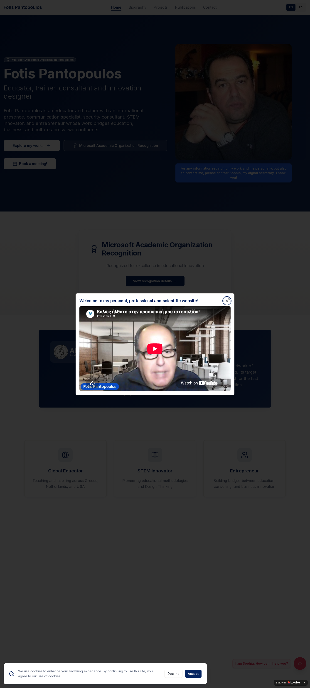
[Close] (229, 299)
